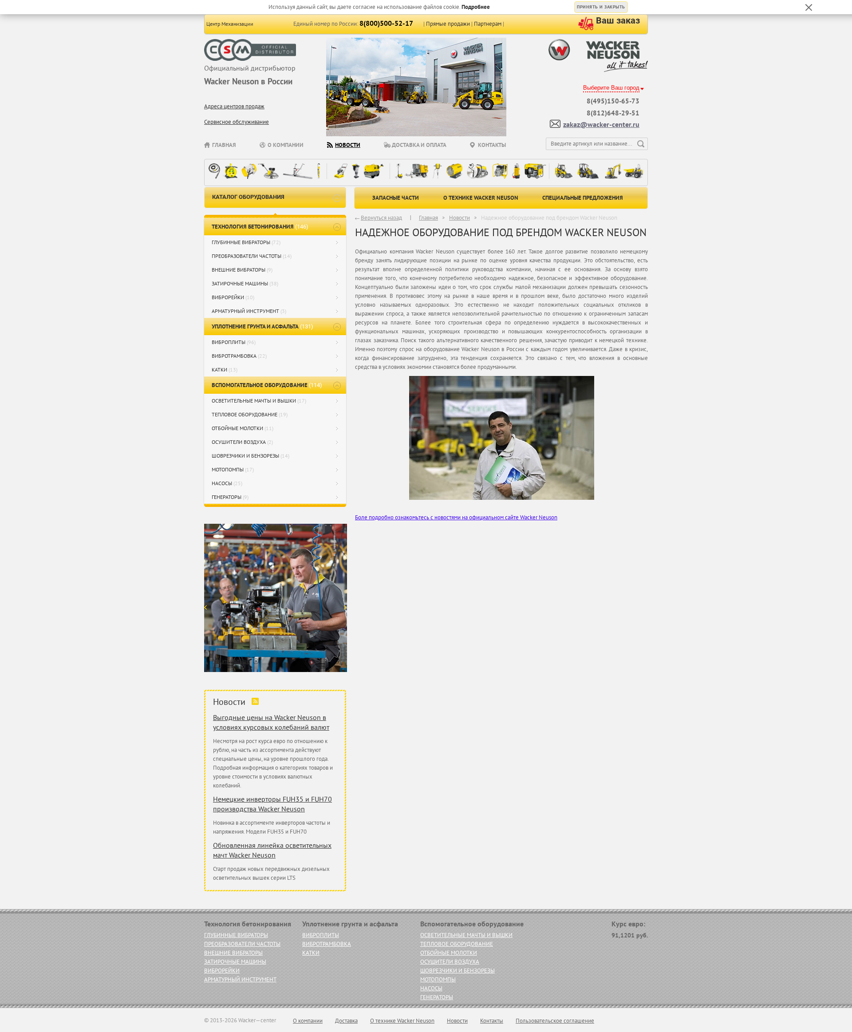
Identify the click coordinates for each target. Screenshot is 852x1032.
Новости (347, 145)
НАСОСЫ (227, 483)
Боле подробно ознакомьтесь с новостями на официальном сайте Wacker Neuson (456, 517)
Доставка (346, 1020)
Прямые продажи (448, 24)
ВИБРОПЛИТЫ (234, 342)
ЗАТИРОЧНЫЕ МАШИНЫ (245, 283)
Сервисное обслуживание (236, 122)
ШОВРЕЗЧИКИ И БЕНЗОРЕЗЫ (250, 455)
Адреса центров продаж (234, 106)
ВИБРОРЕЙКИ (233, 297)
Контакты (492, 145)
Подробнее (476, 7)
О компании (286, 145)
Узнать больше (231, 661)
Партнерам (487, 24)
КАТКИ (224, 369)
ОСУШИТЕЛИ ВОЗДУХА (242, 442)
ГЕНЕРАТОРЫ (230, 497)
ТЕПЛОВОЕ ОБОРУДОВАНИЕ (250, 414)
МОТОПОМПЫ (233, 469)
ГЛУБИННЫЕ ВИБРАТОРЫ (246, 242)
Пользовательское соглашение (555, 1020)
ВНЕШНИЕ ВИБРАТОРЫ (242, 269)
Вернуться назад (381, 217)
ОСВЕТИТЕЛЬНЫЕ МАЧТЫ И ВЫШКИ (259, 400)
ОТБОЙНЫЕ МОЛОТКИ (242, 428)
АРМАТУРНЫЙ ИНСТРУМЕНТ (249, 311)
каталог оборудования (248, 197)
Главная (224, 145)
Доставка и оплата (419, 145)
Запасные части (395, 198)
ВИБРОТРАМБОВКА (239, 355)
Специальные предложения (582, 198)
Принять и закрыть (601, 7)
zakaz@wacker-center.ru (601, 124)
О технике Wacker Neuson (480, 198)
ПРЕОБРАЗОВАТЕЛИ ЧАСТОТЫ (252, 256)
